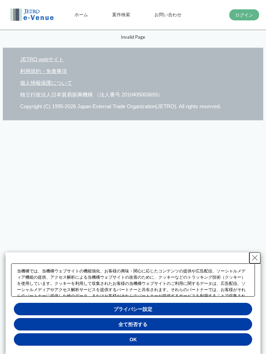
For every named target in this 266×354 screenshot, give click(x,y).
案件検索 (121, 14)
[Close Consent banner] (254, 257)
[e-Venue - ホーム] (33, 15)
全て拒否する (133, 324)
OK (133, 339)
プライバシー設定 (133, 309)
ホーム (81, 14)
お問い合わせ (167, 14)
